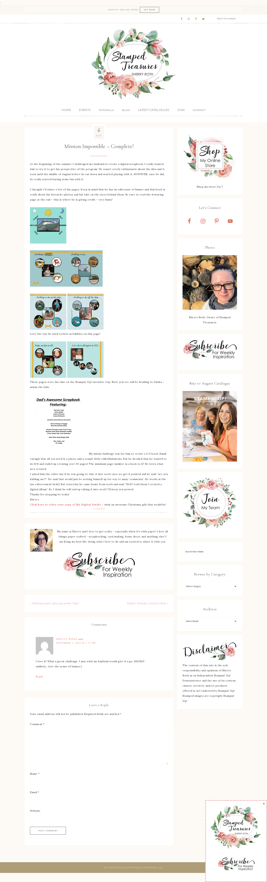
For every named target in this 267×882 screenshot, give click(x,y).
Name (34, 773)
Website (35, 810)
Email (34, 792)
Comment (37, 724)
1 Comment (99, 509)
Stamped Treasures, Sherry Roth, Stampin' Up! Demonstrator (133, 64)
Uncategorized (99, 156)
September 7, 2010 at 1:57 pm (76, 643)
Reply (39, 676)
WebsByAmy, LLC (153, 868)
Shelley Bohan (67, 639)
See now (149, 10)
